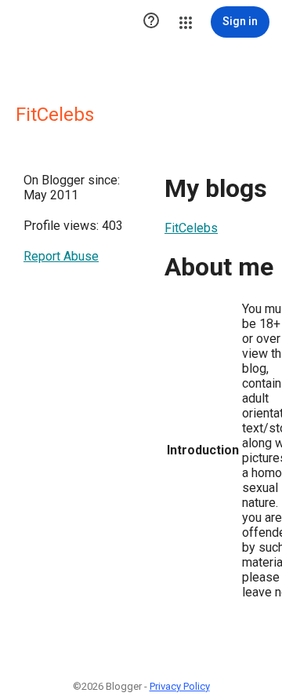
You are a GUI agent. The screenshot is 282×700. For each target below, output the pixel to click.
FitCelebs (191, 228)
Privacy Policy (180, 686)
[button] (151, 22)
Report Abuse (61, 256)
